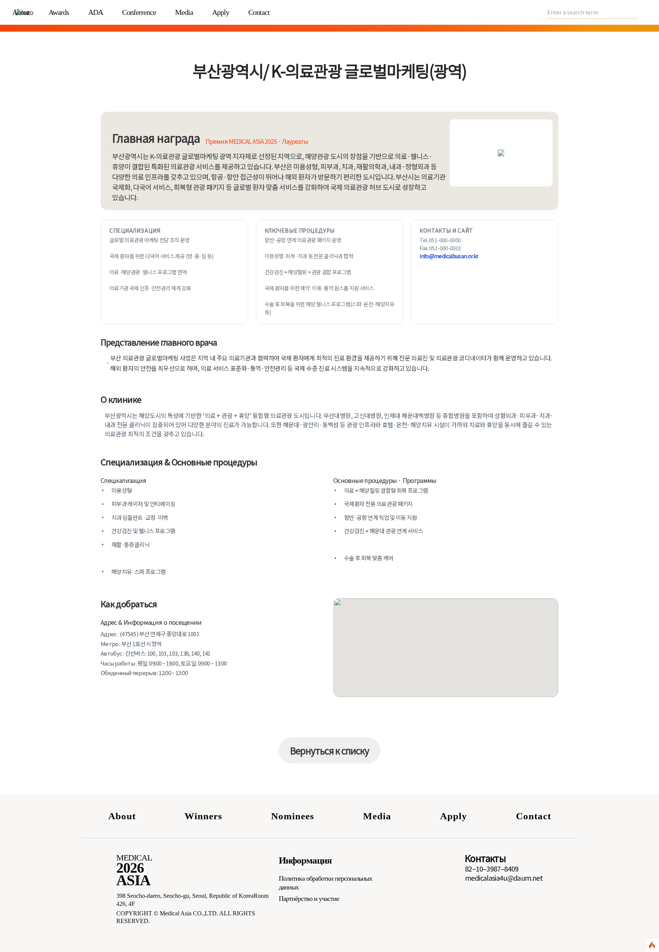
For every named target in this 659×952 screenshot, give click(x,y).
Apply (220, 12)
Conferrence (139, 12)
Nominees (292, 816)
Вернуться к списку (329, 750)
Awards (58, 12)
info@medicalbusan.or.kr (449, 256)
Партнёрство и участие (309, 898)
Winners (203, 816)
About (20, 12)
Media (184, 12)
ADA (95, 12)
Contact (259, 12)
